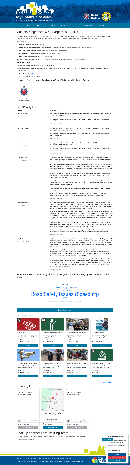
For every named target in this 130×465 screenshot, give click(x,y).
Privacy (39, 461)
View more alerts (107, 382)
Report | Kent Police (65, 458)
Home (28, 26)
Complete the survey (65, 310)
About (38, 26)
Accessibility (45, 461)
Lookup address (107, 439)
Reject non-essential (117, 457)
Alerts (64, 26)
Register (51, 26)
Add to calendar (53, 428)
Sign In (101, 26)
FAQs (75, 26)
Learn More (117, 460)
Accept (117, 454)
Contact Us (87, 26)
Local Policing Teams (56, 461)
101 (22, 76)
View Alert (28, 345)
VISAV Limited (79, 461)
